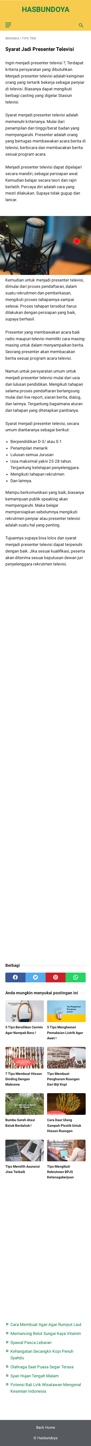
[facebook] (15, 977)
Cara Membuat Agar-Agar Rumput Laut (46, 1324)
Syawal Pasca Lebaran (30, 1342)
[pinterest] (56, 977)
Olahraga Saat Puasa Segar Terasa (42, 1366)
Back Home (45, 1427)
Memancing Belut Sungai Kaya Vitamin (45, 1333)
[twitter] (35, 977)
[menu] (8, 25)
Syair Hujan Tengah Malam (34, 1375)
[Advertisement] (45, 765)
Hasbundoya (45, 9)
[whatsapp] (76, 977)
